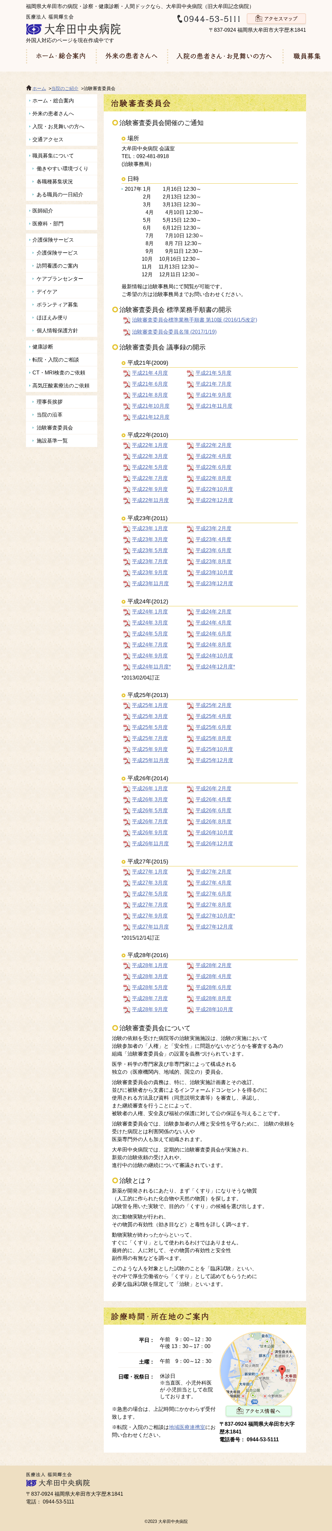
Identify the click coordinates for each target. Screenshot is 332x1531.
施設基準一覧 (52, 440)
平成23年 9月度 (150, 572)
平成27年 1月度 (150, 871)
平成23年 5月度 (150, 550)
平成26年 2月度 (213, 788)
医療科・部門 (48, 223)
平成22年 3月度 (150, 456)
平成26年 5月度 (150, 810)
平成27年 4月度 (213, 882)
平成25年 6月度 (213, 727)
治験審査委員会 (55, 427)
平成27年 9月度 (150, 916)
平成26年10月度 (214, 832)
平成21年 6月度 (150, 384)
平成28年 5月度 (150, 987)
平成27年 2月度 (213, 871)
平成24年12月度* (215, 666)
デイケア (47, 291)
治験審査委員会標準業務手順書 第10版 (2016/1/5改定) (194, 320)
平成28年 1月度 (150, 965)
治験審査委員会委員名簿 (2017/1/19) (174, 332)
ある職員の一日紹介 (60, 194)
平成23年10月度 (214, 572)
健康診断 (42, 346)
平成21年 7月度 (213, 384)
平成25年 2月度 (213, 705)
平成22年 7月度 (150, 478)
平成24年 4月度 (213, 622)
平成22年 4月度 (213, 456)
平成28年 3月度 (150, 976)
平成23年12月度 (214, 583)
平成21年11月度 (214, 406)
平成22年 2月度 (213, 445)
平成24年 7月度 (150, 644)
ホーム (39, 88)
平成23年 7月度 (150, 561)
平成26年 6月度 (213, 810)
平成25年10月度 (214, 749)
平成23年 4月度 (213, 539)
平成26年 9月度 (150, 832)
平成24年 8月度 (213, 644)
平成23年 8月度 (213, 561)
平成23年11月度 (150, 583)
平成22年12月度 (214, 500)
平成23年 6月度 (213, 550)
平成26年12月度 (214, 843)
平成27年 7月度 (150, 905)
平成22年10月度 (214, 489)
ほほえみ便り (52, 317)
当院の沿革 (50, 414)
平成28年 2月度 (213, 965)
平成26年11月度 (150, 843)
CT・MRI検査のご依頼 (58, 372)
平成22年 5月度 (150, 467)
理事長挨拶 (50, 402)
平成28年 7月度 (150, 998)
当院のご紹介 (64, 88)
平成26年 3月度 (150, 799)
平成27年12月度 (214, 927)
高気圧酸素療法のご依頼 (60, 385)
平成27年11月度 (150, 927)
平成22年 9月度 (150, 489)
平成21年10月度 (151, 406)
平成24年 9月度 (150, 655)
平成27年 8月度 (213, 905)
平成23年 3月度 (150, 539)
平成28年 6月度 (213, 987)
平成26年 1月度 (150, 788)
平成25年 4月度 (213, 716)
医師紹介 (42, 210)
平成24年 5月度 (150, 633)
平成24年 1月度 (150, 611)
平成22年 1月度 (150, 445)
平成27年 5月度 (150, 894)
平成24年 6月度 (213, 633)
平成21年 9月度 (213, 395)
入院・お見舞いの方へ (58, 126)
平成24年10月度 (214, 655)
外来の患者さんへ (53, 113)
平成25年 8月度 (213, 738)
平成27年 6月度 (213, 894)
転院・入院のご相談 (55, 359)
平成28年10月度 (214, 1009)
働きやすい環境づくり (63, 168)
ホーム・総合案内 (53, 100)
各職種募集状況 (55, 181)
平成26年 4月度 (213, 799)
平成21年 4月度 (150, 373)
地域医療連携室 (187, 1427)
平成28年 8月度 (213, 998)
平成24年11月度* (151, 666)
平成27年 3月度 (150, 882)
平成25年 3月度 (150, 716)
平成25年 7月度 (150, 738)
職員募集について (53, 155)
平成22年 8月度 (213, 478)
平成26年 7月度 (150, 821)
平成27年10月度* (215, 916)
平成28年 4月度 (213, 976)
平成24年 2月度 (213, 611)
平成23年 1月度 (150, 528)
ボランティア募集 (57, 304)
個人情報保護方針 (57, 330)
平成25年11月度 (150, 760)
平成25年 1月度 (150, 705)
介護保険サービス (53, 240)
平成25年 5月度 (150, 727)
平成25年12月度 (214, 760)
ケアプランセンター (60, 278)
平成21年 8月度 (150, 395)
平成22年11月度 (150, 500)
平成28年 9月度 (150, 1009)
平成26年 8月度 (213, 821)
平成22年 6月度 (213, 467)
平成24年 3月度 (150, 622)
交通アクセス (48, 139)
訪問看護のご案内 (57, 265)
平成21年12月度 (151, 417)
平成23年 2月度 (213, 528)
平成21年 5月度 (213, 373)
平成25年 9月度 (150, 749)
